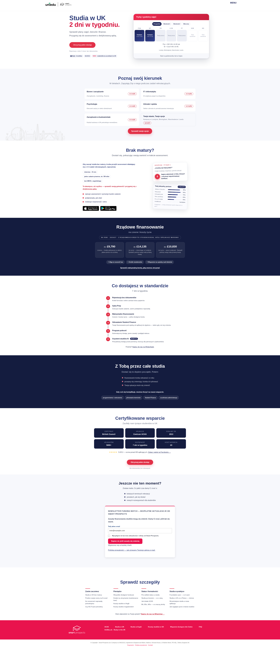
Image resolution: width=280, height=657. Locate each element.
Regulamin (130, 645)
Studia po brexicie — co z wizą (152, 598)
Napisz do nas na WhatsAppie (143, 347)
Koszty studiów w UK (156, 627)
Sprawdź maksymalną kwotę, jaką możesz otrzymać (140, 268)
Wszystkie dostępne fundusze (123, 595)
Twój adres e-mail (114, 526)
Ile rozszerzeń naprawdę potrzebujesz (93, 602)
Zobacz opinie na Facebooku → (159, 452)
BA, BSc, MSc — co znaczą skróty (153, 604)
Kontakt (150, 645)
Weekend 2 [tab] (176, 24)
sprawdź (147, 123)
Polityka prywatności (141, 645)
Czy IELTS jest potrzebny (94, 607)
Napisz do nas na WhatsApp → (153, 614)
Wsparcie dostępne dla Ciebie (181, 627)
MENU (232, 3)
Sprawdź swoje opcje (140, 131)
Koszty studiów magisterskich (123, 607)
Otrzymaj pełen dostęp (82, 45)
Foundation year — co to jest (180, 595)
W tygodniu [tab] (156, 24)
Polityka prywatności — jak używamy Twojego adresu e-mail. (131, 550)
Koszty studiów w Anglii (121, 603)
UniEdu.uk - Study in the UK (114, 630)
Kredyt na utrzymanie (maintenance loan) (125, 599)
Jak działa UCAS (147, 601)
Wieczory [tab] (186, 24)
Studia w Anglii (136, 627)
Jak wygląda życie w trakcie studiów (182, 607)
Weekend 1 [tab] (166, 24)
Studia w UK (119, 627)
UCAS (106, 627)
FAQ (200, 627)
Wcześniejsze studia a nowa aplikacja (179, 602)
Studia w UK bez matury (93, 595)
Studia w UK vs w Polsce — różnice (182, 598)
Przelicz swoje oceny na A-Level (96, 598)
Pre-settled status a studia (150, 595)
